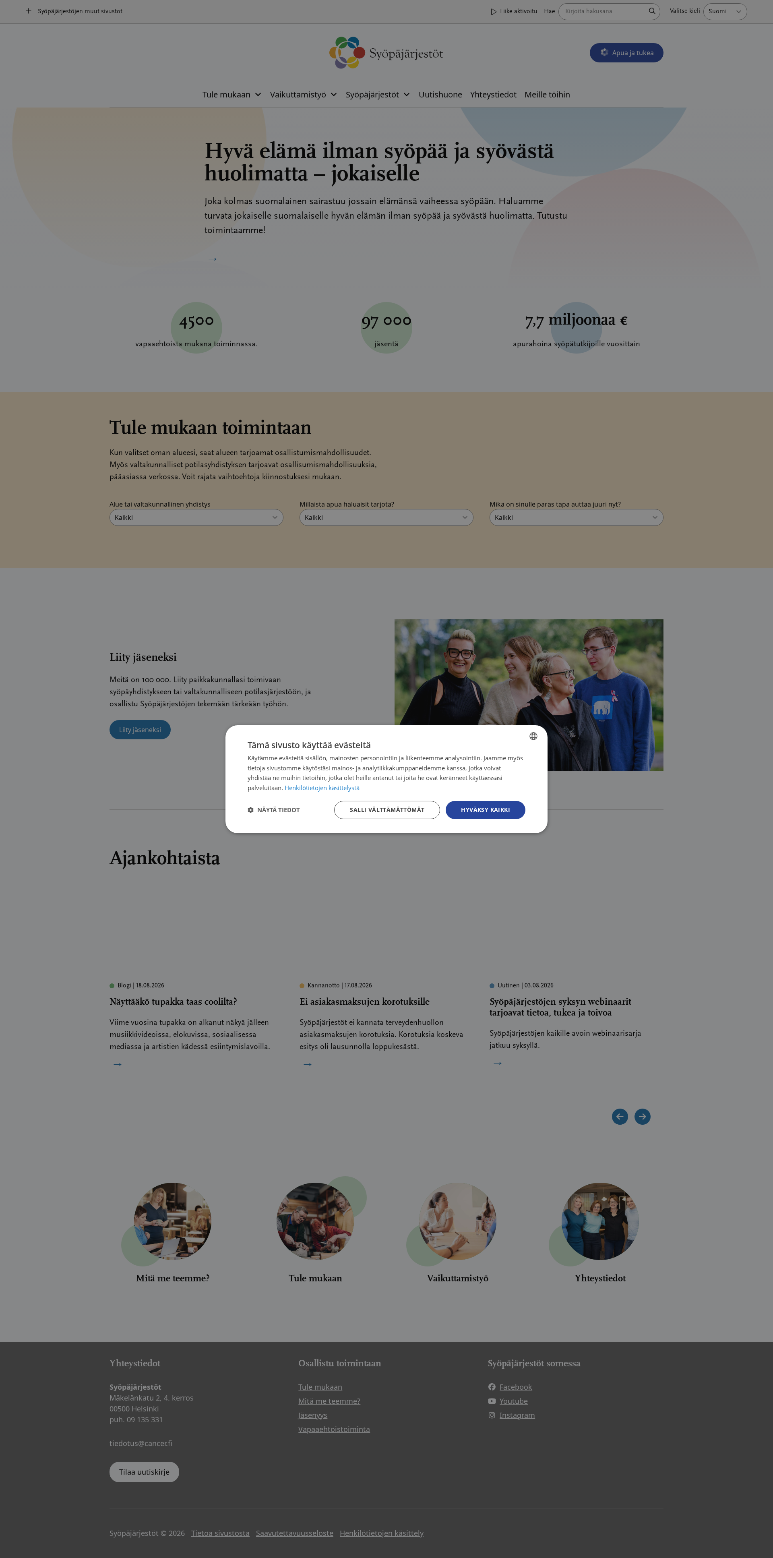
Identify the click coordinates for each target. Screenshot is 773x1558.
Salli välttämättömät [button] (387, 809)
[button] (274, 809)
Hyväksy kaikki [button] (485, 809)
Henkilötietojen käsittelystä (322, 788)
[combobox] (533, 736)
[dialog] (386, 779)
